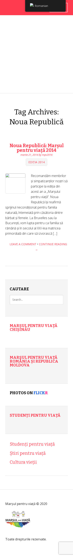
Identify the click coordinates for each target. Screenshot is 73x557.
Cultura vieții (23, 462)
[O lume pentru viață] (18, 534)
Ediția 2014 (36, 162)
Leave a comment (23, 244)
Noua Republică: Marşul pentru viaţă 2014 (37, 148)
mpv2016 (47, 155)
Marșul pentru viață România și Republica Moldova (34, 361)
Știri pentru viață (28, 453)
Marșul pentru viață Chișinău (33, 327)
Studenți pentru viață (35, 415)
